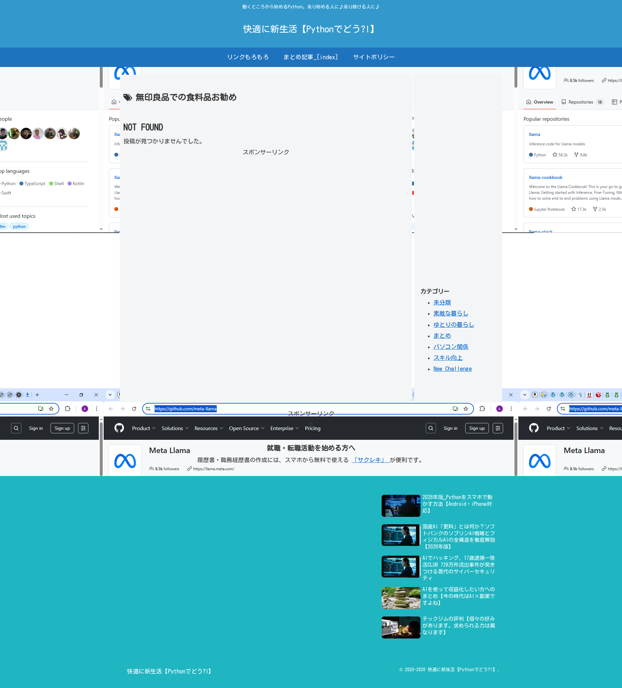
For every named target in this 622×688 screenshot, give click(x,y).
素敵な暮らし (450, 313)
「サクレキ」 (371, 460)
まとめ (442, 335)
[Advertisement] (266, 203)
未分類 (442, 302)
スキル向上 (448, 358)
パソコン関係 (450, 347)
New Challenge (452, 369)
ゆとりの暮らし (453, 324)
